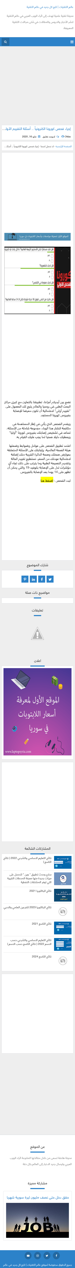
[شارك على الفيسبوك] (41, 579)
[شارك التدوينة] (33, 579)
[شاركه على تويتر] (50, 579)
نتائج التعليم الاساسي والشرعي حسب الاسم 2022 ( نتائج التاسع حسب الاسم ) (29, 942)
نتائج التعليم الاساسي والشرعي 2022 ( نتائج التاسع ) (27, 860)
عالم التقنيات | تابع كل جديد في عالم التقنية (50, 6)
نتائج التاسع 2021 (41, 923)
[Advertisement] (37, 87)
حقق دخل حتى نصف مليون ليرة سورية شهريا (38, 1197)
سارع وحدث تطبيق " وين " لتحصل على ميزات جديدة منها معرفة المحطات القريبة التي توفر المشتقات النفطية (29, 878)
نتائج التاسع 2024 (41, 956)
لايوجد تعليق (49, 136)
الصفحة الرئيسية (64, 146)
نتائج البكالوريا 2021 (40, 891)
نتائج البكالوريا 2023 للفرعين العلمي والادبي (27, 907)
